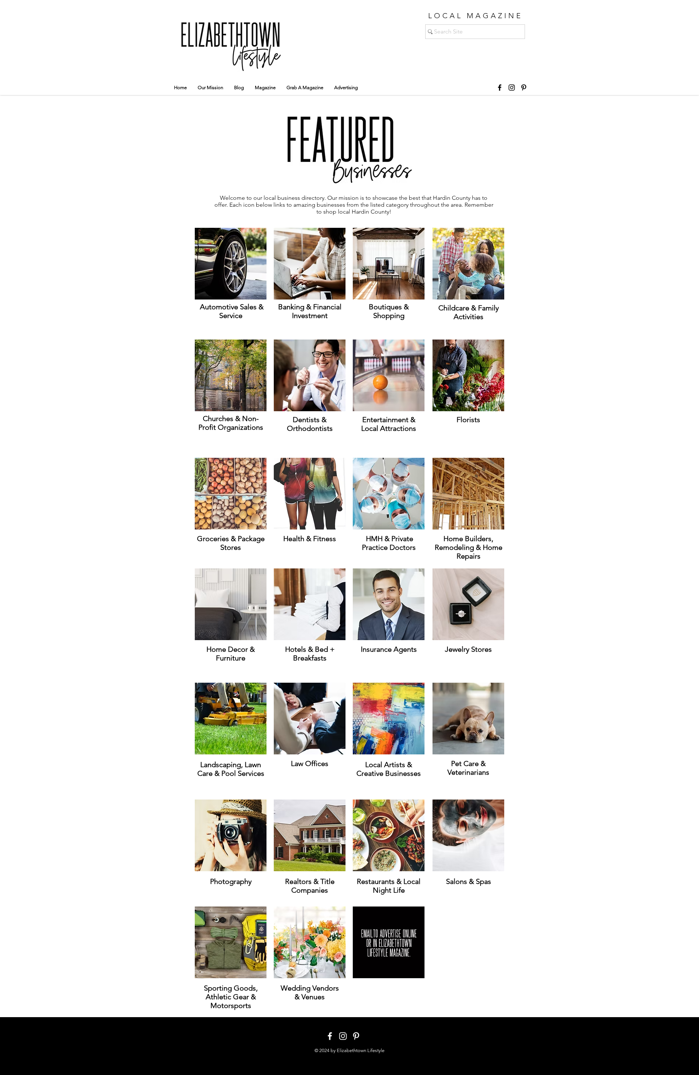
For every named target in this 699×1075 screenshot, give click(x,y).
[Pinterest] (524, 87)
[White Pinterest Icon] (356, 1036)
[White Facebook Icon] (330, 1036)
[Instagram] (512, 87)
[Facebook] (499, 87)
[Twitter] (362, 1030)
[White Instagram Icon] (343, 1036)
